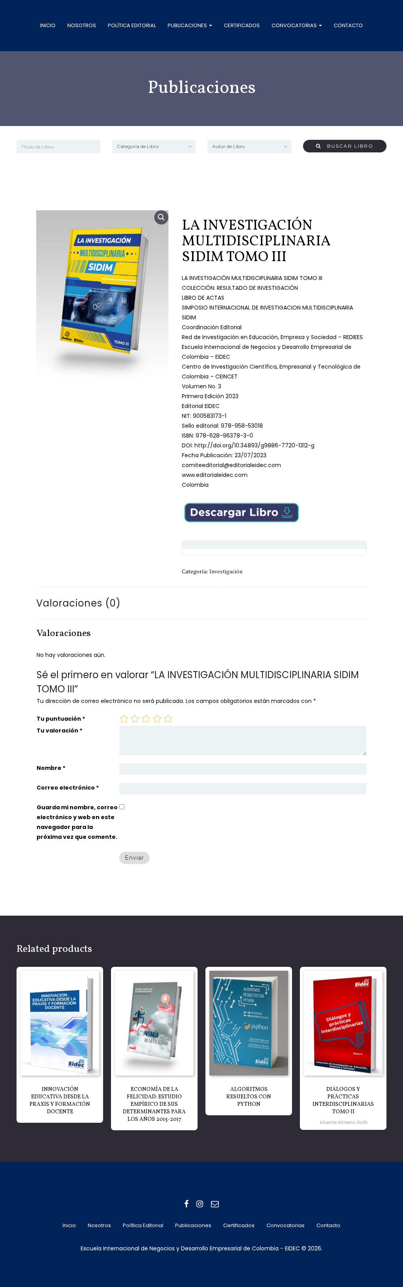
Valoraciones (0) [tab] (78, 603)
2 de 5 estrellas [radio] (135, 718)
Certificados (242, 25)
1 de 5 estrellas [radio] (124, 718)
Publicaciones (188, 25)
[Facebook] (186, 1203)
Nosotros (81, 25)
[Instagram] (199, 1203)
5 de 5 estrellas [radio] (168, 718)
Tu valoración (59, 730)
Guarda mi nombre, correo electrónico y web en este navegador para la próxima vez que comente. (77, 822)
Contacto (348, 25)
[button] (161, 217)
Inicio (47, 25)
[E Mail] (215, 1203)
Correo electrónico (68, 788)
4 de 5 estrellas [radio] (157, 718)
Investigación (225, 571)
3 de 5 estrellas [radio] (146, 718)
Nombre (51, 768)
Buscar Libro (347, 146)
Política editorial (132, 25)
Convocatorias (295, 25)
